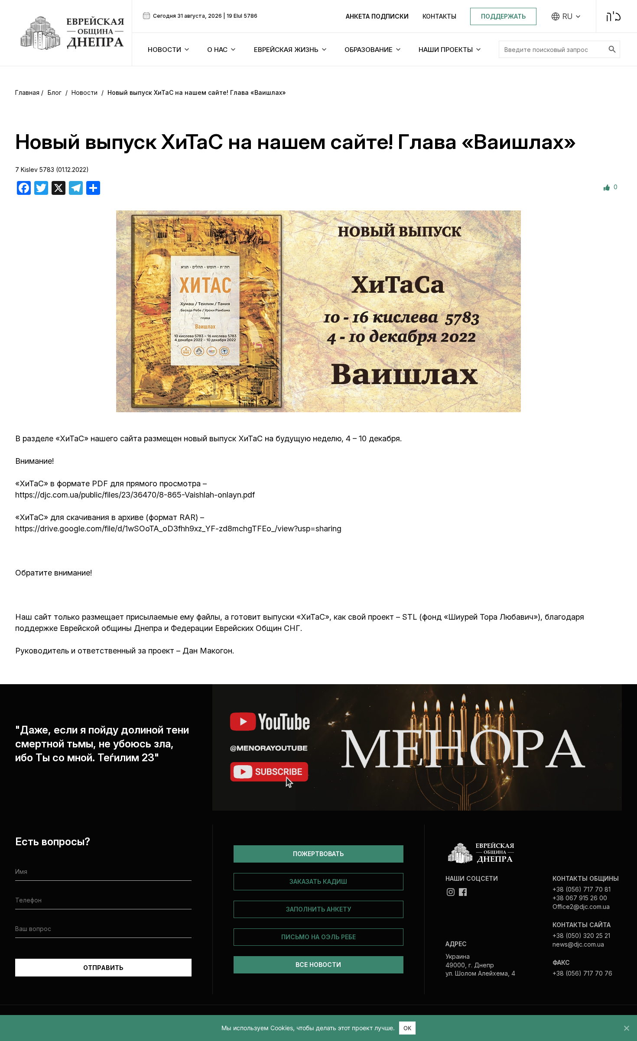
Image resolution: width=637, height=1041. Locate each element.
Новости (85, 92)
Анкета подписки (377, 16)
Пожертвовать (318, 853)
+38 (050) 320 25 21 (581, 935)
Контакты (439, 16)
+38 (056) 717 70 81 (581, 889)
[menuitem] (566, 16)
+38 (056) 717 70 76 (582, 973)
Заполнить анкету (318, 909)
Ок (407, 1028)
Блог (55, 92)
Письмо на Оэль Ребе (318, 937)
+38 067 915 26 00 (579, 898)
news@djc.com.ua (578, 944)
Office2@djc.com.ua (581, 906)
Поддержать (503, 16)
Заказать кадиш (318, 881)
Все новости (318, 964)
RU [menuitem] (567, 16)
